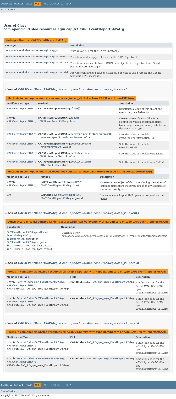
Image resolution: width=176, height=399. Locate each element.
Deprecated (56, 4)
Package (19, 4)
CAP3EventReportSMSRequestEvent (27, 232)
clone (74, 108)
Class (29, 4)
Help (68, 4)
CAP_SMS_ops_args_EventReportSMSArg (110, 282)
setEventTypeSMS (81, 143)
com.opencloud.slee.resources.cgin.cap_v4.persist (36, 72)
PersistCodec (25, 282)
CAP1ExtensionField (52, 156)
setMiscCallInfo (81, 161)
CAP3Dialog (15, 235)
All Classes (8, 9)
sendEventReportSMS (68, 194)
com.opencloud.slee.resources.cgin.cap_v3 (32, 50)
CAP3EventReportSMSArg (48, 40)
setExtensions (80, 153)
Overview (6, 4)
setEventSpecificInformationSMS (91, 134)
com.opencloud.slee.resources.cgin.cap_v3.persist (36, 62)
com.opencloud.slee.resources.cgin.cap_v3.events (36, 56)
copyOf (75, 118)
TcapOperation (16, 239)
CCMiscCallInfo (49, 165)
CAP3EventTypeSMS (51, 147)
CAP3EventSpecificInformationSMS (61, 137)
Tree (45, 4)
